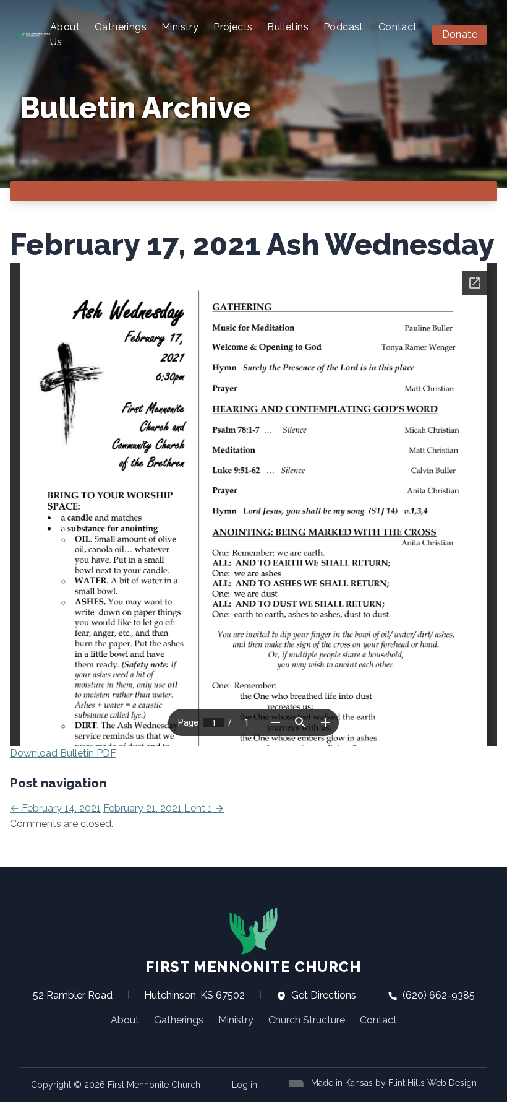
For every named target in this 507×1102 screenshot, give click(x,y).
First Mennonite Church (253, 967)
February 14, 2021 (55, 808)
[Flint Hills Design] (299, 1082)
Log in (244, 1085)
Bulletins (288, 27)
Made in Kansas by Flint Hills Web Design (394, 1083)
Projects (232, 27)
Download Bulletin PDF (63, 753)
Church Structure (306, 1020)
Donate (459, 34)
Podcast (343, 27)
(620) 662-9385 (437, 995)
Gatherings (121, 27)
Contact (397, 27)
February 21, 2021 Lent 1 (163, 808)
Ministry (179, 27)
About (125, 1020)
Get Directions (322, 995)
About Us (65, 34)
